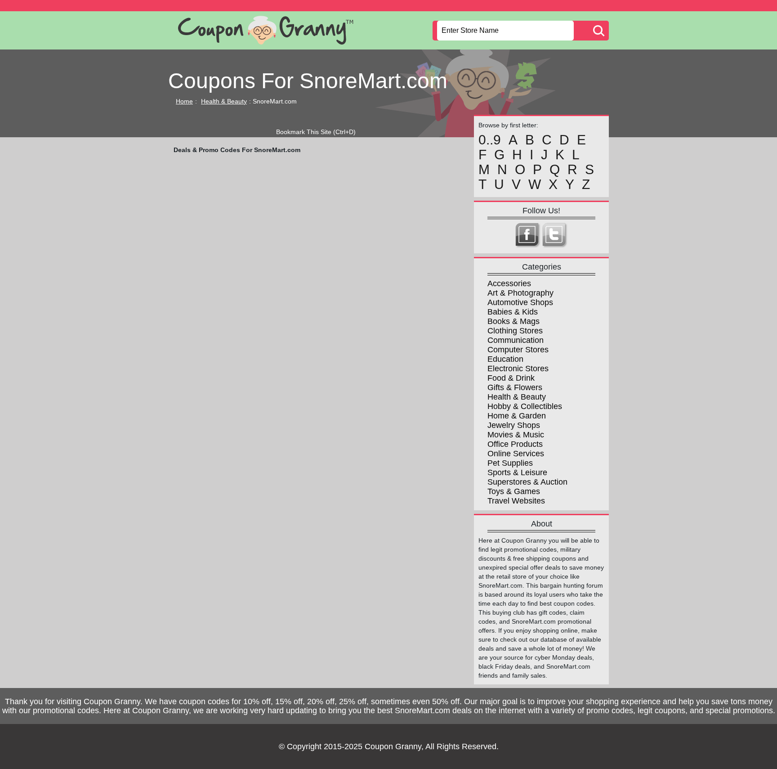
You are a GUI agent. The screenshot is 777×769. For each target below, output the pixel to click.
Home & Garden (516, 415)
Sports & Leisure (517, 472)
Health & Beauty (224, 101)
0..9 (489, 140)
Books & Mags (513, 321)
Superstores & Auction (527, 481)
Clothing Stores (515, 330)
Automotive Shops (520, 302)
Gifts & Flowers (514, 387)
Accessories (509, 283)
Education (505, 359)
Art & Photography (520, 292)
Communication (515, 340)
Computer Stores (518, 349)
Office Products (515, 444)
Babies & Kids (512, 311)
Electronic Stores (518, 368)
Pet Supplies (510, 463)
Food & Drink (511, 377)
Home (184, 101)
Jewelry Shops (513, 425)
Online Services (515, 453)
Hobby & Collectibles (524, 406)
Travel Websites (516, 500)
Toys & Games (513, 491)
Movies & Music (515, 434)
